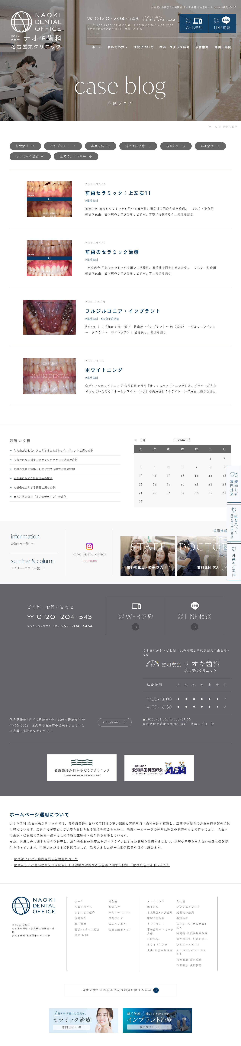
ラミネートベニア (188, 944)
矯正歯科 (153, 907)
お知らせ (114, 907)
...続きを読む (183, 214)
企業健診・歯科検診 (189, 965)
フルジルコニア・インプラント (123, 311)
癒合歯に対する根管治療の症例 (33, 478)
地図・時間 (223, 47)
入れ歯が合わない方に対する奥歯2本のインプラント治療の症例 (53, 450)
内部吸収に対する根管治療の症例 (34, 487)
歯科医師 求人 (208, 567)
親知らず (182, 918)
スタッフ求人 (117, 924)
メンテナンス (156, 901)
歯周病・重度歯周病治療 (192, 933)
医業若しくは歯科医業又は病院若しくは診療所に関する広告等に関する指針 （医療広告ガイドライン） (92, 865)
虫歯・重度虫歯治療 (159, 950)
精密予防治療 (156, 918)
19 (169, 484)
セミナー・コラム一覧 (25, 568)
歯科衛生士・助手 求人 (145, 567)
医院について (144, 47)
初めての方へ (118, 47)
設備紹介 (80, 918)
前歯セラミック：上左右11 (118, 193)
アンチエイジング (188, 907)
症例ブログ (116, 918)
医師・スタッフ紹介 (174, 47)
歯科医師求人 (117, 930)
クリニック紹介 (85, 912)
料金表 (113, 901)
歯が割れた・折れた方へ (192, 939)
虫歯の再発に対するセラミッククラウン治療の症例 (46, 459)
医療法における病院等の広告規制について (46, 859)
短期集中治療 (185, 912)
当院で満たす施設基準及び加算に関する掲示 (116, 989)
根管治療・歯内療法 (189, 959)
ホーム (97, 47)
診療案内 (202, 47)
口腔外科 (153, 939)
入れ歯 (181, 901)
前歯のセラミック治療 (112, 252)
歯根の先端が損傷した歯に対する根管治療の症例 (44, 469)
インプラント (156, 924)
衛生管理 (80, 924)
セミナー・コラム (120, 912)
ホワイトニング (104, 370)
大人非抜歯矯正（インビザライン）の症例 (40, 496)
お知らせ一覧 (20, 543)
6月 (143, 440)
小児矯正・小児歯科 (159, 912)
